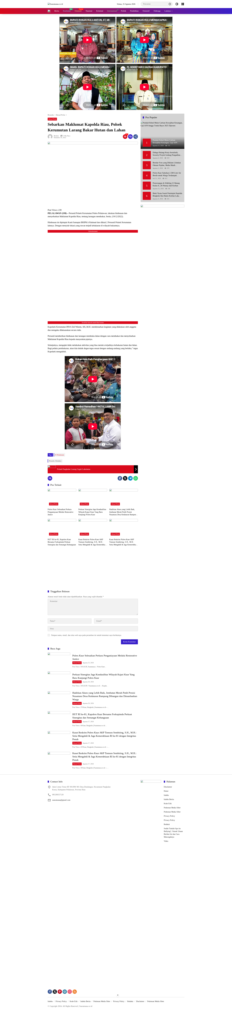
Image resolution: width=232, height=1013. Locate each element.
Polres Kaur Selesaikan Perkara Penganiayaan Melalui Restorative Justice (60, 512)
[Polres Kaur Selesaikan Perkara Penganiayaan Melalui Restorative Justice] (62, 498)
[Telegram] (130, 478)
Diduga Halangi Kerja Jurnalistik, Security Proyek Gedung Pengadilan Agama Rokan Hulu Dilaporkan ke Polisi (166, 153)
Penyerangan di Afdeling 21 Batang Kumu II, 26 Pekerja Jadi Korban (166, 184)
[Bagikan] (135, 136)
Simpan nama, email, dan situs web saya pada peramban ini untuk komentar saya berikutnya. (86, 635)
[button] (170, 4)
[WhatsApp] (135, 478)
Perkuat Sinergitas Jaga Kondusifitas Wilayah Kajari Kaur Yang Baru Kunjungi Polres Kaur (92, 512)
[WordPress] (65, 991)
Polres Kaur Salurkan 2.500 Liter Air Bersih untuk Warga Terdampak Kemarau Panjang (167, 174)
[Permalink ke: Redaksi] (51, 136)
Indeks (166, 795)
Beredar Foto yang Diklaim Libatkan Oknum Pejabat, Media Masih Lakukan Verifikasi (167, 164)
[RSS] (75, 991)
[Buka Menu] (182, 4)
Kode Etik (168, 804)
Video (166, 841)
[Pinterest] (60, 991)
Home (166, 791)
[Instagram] (70, 991)
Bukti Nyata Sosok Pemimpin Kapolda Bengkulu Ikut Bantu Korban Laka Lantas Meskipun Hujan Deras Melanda (167, 194)
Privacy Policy (169, 816)
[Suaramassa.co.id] (55, 4)
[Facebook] (120, 478)
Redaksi (56, 136)
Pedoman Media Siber (172, 808)
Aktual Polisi (52, 119)
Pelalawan (60, 455)
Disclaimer (168, 787)
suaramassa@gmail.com (61, 800)
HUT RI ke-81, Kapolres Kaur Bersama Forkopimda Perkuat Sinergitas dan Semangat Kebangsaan (62, 542)
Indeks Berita (169, 799)
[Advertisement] (93, 568)
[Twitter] (125, 478)
